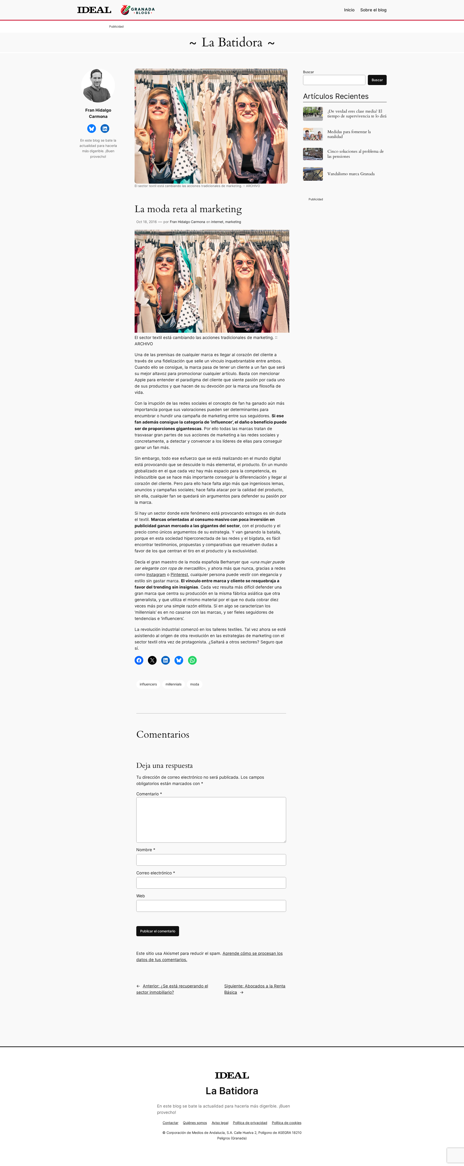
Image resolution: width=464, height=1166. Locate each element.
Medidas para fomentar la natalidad (349, 134)
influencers (148, 684)
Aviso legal (220, 1123)
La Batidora (232, 42)
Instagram (156, 574)
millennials (173, 684)
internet (217, 222)
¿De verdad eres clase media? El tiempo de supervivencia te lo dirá (356, 114)
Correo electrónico (155, 873)
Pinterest (179, 574)
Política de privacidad (250, 1123)
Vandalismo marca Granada (351, 174)
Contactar (170, 1123)
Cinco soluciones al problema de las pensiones (355, 154)
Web (140, 895)
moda (194, 684)
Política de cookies (286, 1123)
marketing (233, 222)
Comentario (149, 794)
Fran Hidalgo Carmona (187, 222)
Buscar (308, 72)
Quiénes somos (195, 1123)
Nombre (145, 849)
